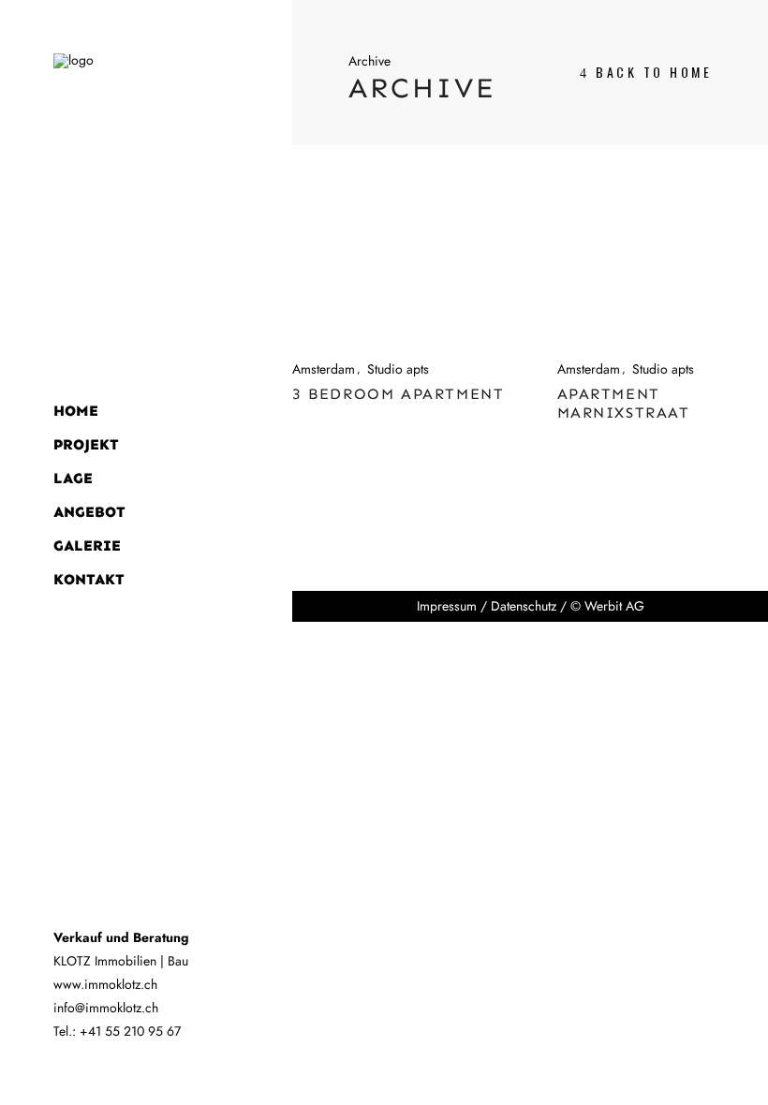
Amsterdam (323, 369)
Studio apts (398, 369)
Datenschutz (523, 606)
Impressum (447, 606)
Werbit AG (614, 606)
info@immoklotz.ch (105, 1007)
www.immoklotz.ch (105, 984)
